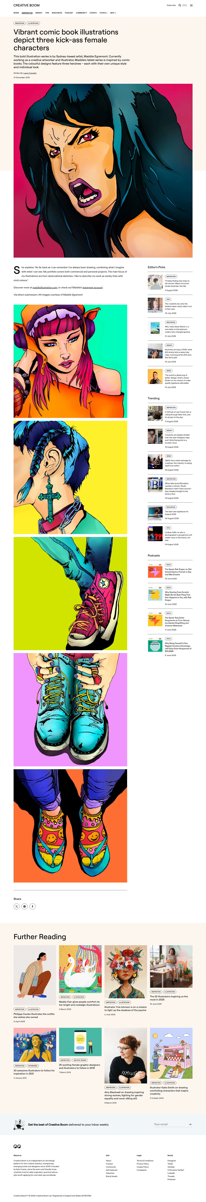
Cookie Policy (143, 1167)
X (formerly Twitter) (176, 1170)
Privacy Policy (143, 1164)
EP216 (169, 565)
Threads (171, 1176)
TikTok (170, 1164)
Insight (169, 345)
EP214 (169, 613)
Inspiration (19, 23)
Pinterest (171, 1179)
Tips (168, 299)
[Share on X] (17, 906)
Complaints (141, 1170)
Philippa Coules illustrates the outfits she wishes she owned (34, 1015)
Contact (109, 1164)
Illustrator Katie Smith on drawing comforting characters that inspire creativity (169, 1090)
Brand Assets (111, 1176)
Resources (171, 322)
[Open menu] (191, 5)
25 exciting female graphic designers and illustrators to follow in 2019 (79, 1066)
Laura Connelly (30, 73)
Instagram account (93, 287)
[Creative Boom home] (26, 5)
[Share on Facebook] (32, 906)
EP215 (169, 588)
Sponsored (32, 1066)
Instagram (172, 1161)
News (169, 371)
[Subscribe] (190, 1124)
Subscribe (171, 5)
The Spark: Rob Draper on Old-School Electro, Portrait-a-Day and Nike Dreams (178, 572)
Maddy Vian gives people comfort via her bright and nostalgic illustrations (79, 1003)
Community (111, 1167)
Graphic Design (80, 1060)
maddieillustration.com (45, 287)
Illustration (33, 23)
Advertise (110, 1173)
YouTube (171, 1167)
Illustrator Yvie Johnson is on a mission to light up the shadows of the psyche (126, 1008)
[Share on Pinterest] (25, 906)
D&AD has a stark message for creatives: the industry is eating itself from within (178, 463)
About (108, 1161)
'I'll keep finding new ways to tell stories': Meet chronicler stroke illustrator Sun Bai (177, 283)
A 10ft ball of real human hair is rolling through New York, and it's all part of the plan (178, 415)
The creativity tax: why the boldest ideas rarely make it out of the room (178, 306)
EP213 (169, 639)
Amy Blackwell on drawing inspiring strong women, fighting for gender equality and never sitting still (124, 1095)
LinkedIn (171, 1173)
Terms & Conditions (145, 1161)
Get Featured (111, 1170)
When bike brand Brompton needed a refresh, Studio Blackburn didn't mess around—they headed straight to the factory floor (178, 488)
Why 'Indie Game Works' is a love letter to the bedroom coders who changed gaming (177, 329)
